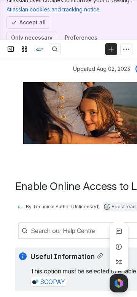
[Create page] (119, 262)
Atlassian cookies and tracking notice (53, 9)
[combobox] (31, 230)
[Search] (55, 49)
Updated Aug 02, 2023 (101, 68)
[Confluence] (39, 49)
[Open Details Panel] (119, 247)
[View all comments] (119, 231)
